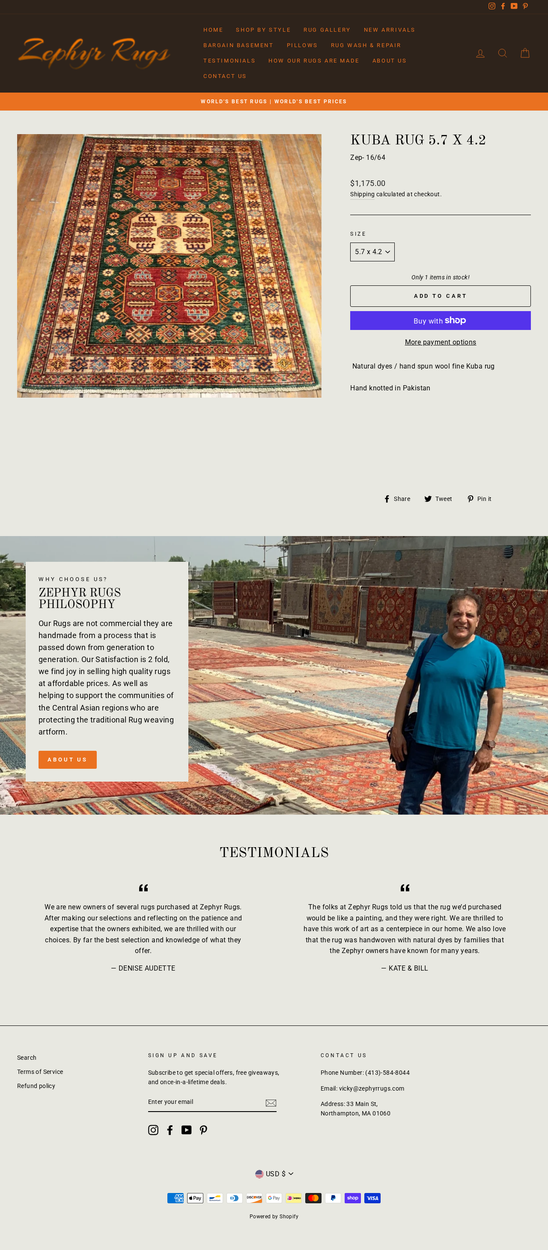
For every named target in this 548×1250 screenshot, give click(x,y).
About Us (389, 60)
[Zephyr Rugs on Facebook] (170, 1130)
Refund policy (36, 1085)
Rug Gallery (327, 30)
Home (213, 30)
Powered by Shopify (274, 1217)
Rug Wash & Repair (366, 45)
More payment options (441, 342)
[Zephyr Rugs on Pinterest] (203, 1130)
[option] (274, 101)
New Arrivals (390, 30)
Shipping (362, 194)
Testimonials (229, 60)
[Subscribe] (271, 1102)
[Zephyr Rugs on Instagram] (153, 1130)
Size (358, 234)
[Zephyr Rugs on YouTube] (187, 1130)
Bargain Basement (238, 45)
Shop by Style (263, 30)
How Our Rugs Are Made (314, 60)
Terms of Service (40, 1071)
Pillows (302, 45)
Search (26, 1057)
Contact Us (225, 76)
